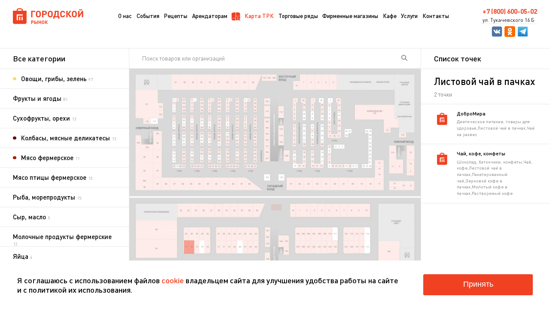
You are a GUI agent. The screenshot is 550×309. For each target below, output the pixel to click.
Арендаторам (209, 15)
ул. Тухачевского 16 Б (509, 20)
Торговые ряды (298, 15)
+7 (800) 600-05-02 (510, 11)
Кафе (390, 15)
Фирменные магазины (350, 15)
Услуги (409, 15)
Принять (478, 284)
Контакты (435, 15)
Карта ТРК (258, 15)
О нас (125, 15)
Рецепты (175, 15)
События (148, 15)
